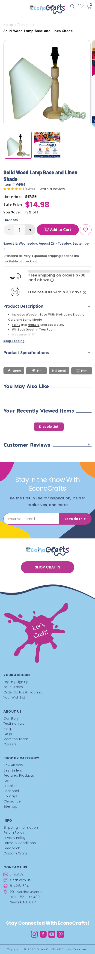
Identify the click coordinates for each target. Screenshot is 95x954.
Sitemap (10, 806)
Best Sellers (12, 770)
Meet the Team (15, 739)
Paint (16, 325)
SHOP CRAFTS (47, 567)
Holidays (10, 796)
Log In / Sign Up (16, 682)
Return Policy (13, 832)
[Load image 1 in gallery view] (18, 145)
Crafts (8, 780)
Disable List (49, 426)
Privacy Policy (14, 838)
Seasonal (11, 791)
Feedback (11, 848)
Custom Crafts (15, 853)
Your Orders (13, 687)
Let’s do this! (75, 518)
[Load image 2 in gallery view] (47, 145)
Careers (10, 744)
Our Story (11, 718)
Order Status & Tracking (22, 692)
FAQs (7, 734)
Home (8, 24)
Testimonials (13, 723)
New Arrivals (13, 765)
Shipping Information (20, 827)
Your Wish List (14, 697)
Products (24, 24)
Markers (33, 325)
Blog (7, 728)
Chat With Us (20, 880)
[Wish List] (86, 229)
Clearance (12, 801)
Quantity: (11, 220)
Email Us (17, 874)
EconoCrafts (46, 949)
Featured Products (18, 775)
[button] (72, 6)
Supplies (10, 786)
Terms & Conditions (19, 843)
